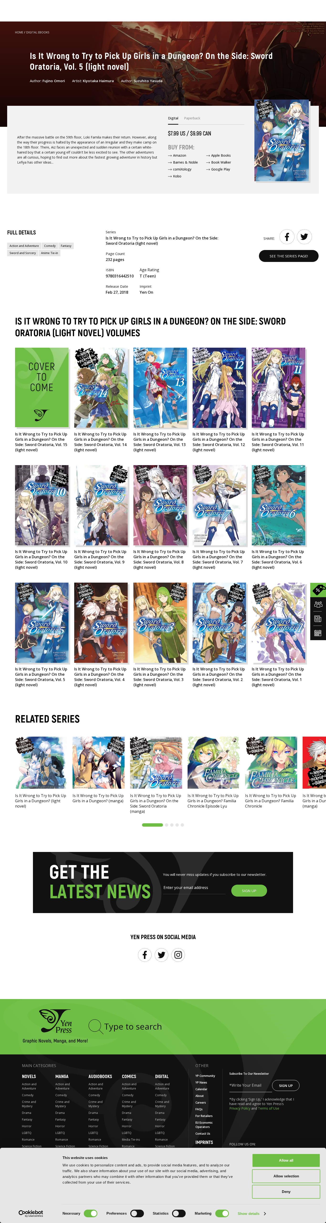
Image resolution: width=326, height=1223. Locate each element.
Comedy (50, 246)
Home (19, 32)
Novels (29, 1076)
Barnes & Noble (185, 162)
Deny (286, 1192)
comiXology (182, 169)
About (199, 1096)
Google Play (220, 169)
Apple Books (221, 155)
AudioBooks (100, 1076)
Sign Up (286, 1085)
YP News (201, 1082)
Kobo (177, 176)
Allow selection (286, 1176)
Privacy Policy (240, 1108)
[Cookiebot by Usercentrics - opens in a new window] (31, 1213)
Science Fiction (32, 1146)
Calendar (201, 1089)
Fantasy (66, 246)
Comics (129, 1076)
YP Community (205, 1076)
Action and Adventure (24, 246)
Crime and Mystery (29, 1104)
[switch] (137, 1213)
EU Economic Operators (204, 1125)
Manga (61, 1076)
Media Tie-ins (131, 1140)
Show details (248, 1214)
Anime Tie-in (49, 253)
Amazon (179, 155)
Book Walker (221, 162)
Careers (200, 1103)
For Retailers (204, 1116)
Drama (26, 1113)
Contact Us (202, 1134)
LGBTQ (27, 1133)
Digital (161, 1076)
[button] (152, 825)
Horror (27, 1126)
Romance (28, 1140)
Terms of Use (268, 1108)
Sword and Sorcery (23, 253)
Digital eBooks (37, 32)
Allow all (286, 1160)
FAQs (199, 1109)
